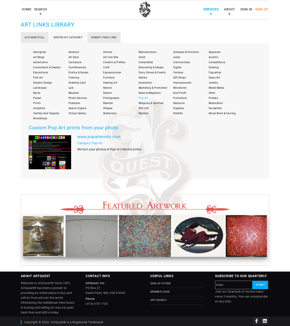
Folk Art (38, 77)
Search (40, 9)
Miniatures (179, 87)
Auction (213, 57)
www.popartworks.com (99, 136)
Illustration (145, 82)
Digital (177, 67)
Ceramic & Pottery (114, 62)
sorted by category (67, 37)
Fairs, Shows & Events (152, 72)
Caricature (75, 62)
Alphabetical (35, 37)
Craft (106, 67)
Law (71, 87)
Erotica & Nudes (79, 72)
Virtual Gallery (77, 113)
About (229, 9)
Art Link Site (110, 57)
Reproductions (148, 52)
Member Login (160, 291)
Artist (142, 57)
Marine (107, 87)
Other (212, 92)
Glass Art (214, 77)
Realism (108, 103)
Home (26, 9)
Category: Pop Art (90, 143)
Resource (178, 103)
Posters (213, 98)
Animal (107, 52)
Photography (111, 98)
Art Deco (74, 57)
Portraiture (180, 98)
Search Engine (77, 108)
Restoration (216, 103)
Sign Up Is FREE (160, 283)
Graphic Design (42, 82)
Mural (36, 92)
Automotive (40, 62)
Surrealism (215, 108)
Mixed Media (216, 87)
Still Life (144, 108)
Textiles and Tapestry (46, 113)
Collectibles (146, 62)
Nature (107, 92)
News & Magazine (150, 92)
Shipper (108, 108)
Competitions (217, 62)
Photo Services (78, 98)
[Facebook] (256, 321)
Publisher (74, 103)
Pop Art (143, 98)
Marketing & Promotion (153, 87)
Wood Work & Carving (222, 113)
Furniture (109, 77)
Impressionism (182, 82)
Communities (181, 62)
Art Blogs (39, 57)
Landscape (40, 87)
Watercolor (110, 113)
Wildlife (178, 113)
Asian (176, 57)
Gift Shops (179, 77)
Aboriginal (39, 52)
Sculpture (39, 108)
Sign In (246, 9)
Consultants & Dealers (47, 67)
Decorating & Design (151, 67)
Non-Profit (179, 92)
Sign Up (261, 9)
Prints (37, 103)
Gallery (143, 77)
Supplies (178, 108)
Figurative (215, 72)
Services (211, 9)
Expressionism (112, 72)
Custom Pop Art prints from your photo (73, 128)
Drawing (214, 67)
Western (144, 113)
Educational (40, 72)
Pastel (37, 98)
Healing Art (110, 82)
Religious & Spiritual (151, 103)
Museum (74, 92)
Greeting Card (77, 82)
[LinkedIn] (264, 321)
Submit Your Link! (104, 37)
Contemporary (77, 67)
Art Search (158, 300)
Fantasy (178, 72)
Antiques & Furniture (186, 52)
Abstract (74, 52)
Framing (74, 77)
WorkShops (40, 118)
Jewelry (213, 82)
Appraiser (215, 52)
